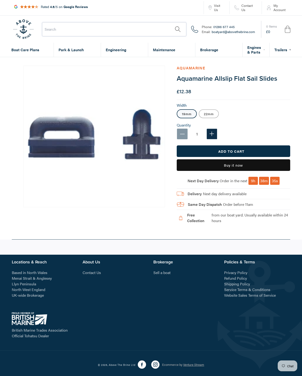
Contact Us (92, 272)
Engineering (116, 49)
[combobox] (114, 29)
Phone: (218, 26)
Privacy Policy (235, 272)
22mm (209, 113)
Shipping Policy (237, 284)
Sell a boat (162, 272)
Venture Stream (193, 364)
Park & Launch (71, 49)
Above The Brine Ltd (122, 365)
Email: (228, 31)
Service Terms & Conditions (247, 289)
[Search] (177, 29)
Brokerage (209, 49)
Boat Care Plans (25, 49)
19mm (187, 113)
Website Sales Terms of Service (250, 295)
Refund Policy (235, 278)
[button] (278, 29)
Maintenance (164, 49)
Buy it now (233, 165)
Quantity (184, 125)
